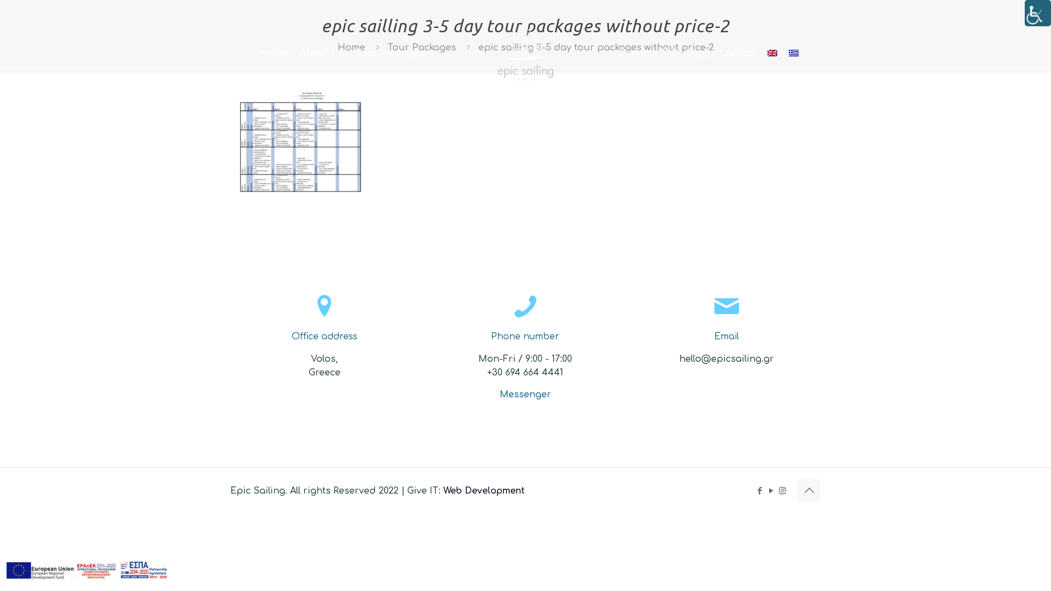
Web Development (484, 491)
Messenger (525, 394)
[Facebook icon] (759, 491)
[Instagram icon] (782, 491)
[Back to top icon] (809, 490)
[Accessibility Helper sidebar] (1038, 13)
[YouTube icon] (771, 491)
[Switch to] (772, 53)
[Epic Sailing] (526, 53)
